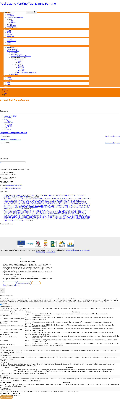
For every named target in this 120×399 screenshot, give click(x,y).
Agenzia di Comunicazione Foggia (78, 250)
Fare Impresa (10, 36)
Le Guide (9, 79)
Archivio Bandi (14, 74)
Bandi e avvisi (7, 29)
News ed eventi (8, 81)
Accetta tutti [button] (36, 283)
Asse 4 (19, 62)
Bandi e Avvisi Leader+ (17, 54)
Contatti (6, 86)
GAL (5, 12)
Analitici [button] (2, 361)
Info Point (9, 24)
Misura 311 (21, 66)
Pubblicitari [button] (4, 375)
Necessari (5, 305)
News (22, 69)
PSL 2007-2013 (18, 59)
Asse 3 (19, 61)
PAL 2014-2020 (11, 26)
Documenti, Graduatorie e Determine (21, 56)
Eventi (8, 84)
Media (5, 76)
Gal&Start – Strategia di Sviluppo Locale (25, 72)
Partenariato (10, 16)
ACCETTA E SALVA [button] (6, 397)
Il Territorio (7, 37)
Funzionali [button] (3, 347)
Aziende (9, 44)
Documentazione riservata (10, 140)
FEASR (9, 32)
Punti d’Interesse (11, 41)
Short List (9, 34)
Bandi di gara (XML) (12, 49)
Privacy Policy (40, 252)
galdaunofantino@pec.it (12, 188)
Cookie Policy (51, 252)
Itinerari (9, 42)
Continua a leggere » (112, 136)
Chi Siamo (9, 14)
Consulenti (13, 22)
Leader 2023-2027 (12, 27)
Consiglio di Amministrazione (15, 17)
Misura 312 (21, 67)
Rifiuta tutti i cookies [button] (9, 283)
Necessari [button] (3, 303)
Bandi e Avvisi (14, 52)
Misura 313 (21, 71)
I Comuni (9, 39)
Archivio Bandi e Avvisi (13, 51)
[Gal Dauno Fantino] (14, 3)
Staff (12, 21)
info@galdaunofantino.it (13, 185)
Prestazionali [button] (4, 354)
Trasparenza (7, 46)
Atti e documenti (11, 47)
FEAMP (9, 31)
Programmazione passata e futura (13, 133)
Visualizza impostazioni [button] (23, 283)
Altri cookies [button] (4, 388)
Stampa (9, 77)
